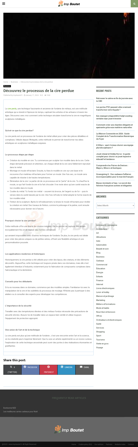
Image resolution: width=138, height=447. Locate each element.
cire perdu (12, 108)
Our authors (98, 444)
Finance (99, 280)
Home (74, 444)
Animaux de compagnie (106, 225)
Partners (109, 444)
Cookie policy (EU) (85, 444)
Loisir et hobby (102, 292)
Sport (98, 336)
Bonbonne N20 (9, 408)
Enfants (99, 276)
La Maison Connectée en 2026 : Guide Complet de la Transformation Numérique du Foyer (115, 136)
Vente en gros (102, 344)
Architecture (101, 229)
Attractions (101, 237)
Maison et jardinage (105, 296)
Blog (98, 253)
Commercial (101, 265)
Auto (98, 241)
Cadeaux (100, 261)
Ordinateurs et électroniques (109, 320)
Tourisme (100, 340)
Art (97, 233)
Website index (120, 444)
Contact (131, 444)
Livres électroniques (105, 288)
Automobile (101, 245)
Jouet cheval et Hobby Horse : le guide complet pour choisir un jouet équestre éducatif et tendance (113, 156)
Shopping (100, 332)
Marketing (100, 300)
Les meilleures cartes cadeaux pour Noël (20, 411)
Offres (99, 316)
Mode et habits (102, 308)
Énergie (99, 272)
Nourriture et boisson (105, 312)
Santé (98, 324)
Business (7, 86)
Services (100, 328)
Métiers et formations (105, 304)
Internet (99, 284)
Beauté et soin (102, 249)
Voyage (99, 347)
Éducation (100, 268)
